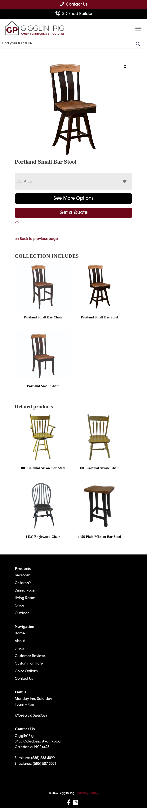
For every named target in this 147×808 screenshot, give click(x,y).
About (20, 641)
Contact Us (24, 679)
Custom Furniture (29, 663)
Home (20, 633)
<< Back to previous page (36, 239)
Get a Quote (73, 212)
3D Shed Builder (77, 14)
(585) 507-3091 (44, 764)
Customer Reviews (30, 656)
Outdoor (22, 613)
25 (17, 222)
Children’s (23, 583)
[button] (125, 66)
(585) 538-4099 (43, 758)
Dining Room (25, 591)
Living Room (25, 598)
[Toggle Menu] (138, 28)
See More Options (73, 198)
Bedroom (22, 575)
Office (19, 605)
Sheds (20, 649)
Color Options (26, 671)
